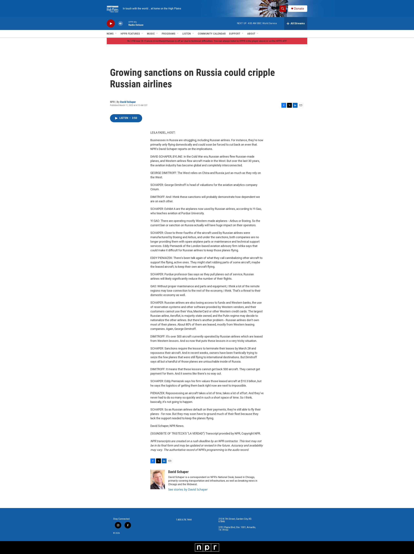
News (110, 33)
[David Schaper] (157, 479)
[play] (110, 23)
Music (151, 33)
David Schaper (128, 101)
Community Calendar (212, 33)
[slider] (125, 23)
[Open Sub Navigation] (116, 33)
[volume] (120, 23)
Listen (186, 33)
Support (234, 33)
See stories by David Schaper (188, 489)
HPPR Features (130, 33)
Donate (299, 8)
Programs (168, 33)
